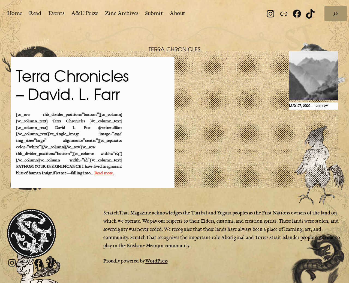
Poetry (321, 106)
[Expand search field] (335, 13)
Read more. (104, 173)
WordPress (156, 261)
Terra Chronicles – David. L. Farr (72, 86)
